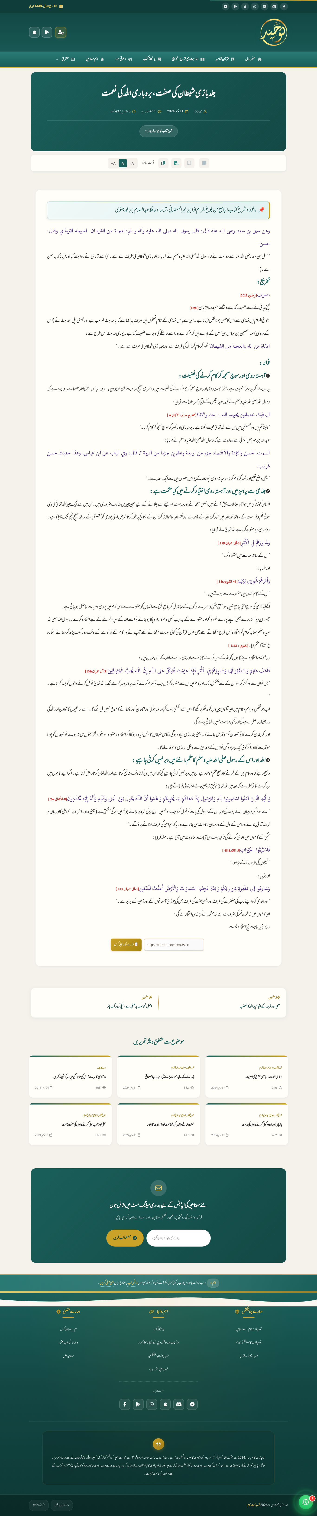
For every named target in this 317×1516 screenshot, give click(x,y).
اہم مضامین (92, 59)
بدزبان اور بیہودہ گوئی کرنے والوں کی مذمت (262, 1124)
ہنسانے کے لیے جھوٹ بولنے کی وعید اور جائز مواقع (169, 1077)
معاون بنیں (68, 1356)
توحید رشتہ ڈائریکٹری (248, 1356)
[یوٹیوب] (226, 6)
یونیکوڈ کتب (149, 59)
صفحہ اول (250, 59)
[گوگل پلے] (138, 1404)
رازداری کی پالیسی (62, 1505)
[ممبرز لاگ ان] (60, 32)
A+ (113, 164)
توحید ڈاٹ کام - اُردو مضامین (249, 1329)
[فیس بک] (284, 6)
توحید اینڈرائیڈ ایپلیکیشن (158, 1356)
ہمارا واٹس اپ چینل (68, 1343)
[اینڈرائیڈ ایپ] (47, 32)
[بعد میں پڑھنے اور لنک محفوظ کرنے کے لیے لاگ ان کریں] (189, 163)
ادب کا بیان (101, 1068)
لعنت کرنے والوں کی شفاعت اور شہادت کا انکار (170, 1124)
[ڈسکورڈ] (274, 6)
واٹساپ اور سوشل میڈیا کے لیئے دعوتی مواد (159, 1343)
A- (132, 164)
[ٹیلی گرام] (264, 6)
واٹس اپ (132, 1283)
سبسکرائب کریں (122, 1237)
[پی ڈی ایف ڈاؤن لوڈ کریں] (176, 163)
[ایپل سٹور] (165, 1404)
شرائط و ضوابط (39, 1505)
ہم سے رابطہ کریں (68, 1329)
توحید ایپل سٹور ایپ (158, 1369)
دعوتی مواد (120, 59)
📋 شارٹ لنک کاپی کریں (126, 944)
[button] (306, 1503)
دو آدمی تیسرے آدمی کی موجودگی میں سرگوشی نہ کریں (79, 1077)
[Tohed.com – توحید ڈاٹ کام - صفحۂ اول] (273, 32)
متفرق (65, 59)
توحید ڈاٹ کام (253, 1505)
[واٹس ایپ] (255, 6)
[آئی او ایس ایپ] (34, 32)
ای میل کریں (106, 1283)
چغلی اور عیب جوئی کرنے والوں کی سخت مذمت (84, 1124)
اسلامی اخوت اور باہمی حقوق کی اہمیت (264, 1077)
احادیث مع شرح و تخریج (185, 59)
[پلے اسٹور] (235, 6)
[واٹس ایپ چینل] (151, 1404)
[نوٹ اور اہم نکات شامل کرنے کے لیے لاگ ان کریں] (204, 163)
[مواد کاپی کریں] (163, 163)
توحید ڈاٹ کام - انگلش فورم (249, 1343)
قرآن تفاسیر (222, 59)
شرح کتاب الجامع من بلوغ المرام (158, 131)
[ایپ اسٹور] (245, 6)
